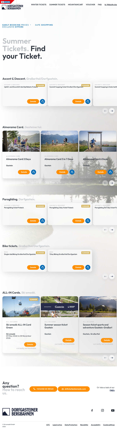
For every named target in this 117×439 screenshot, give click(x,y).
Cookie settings (109, 425)
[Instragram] (102, 410)
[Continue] (112, 111)
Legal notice (57, 425)
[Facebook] (92, 410)
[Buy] (42, 101)
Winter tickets (38, 4)
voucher (90, 4)
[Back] (105, 111)
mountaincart (75, 4)
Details (33, 101)
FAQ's (112, 390)
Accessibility (95, 425)
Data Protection (71, 425)
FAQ (100, 4)
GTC (48, 425)
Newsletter (84, 425)
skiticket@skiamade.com (75, 389)
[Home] (20, 411)
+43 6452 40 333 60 (45, 389)
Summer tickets (57, 4)
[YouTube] (113, 410)
